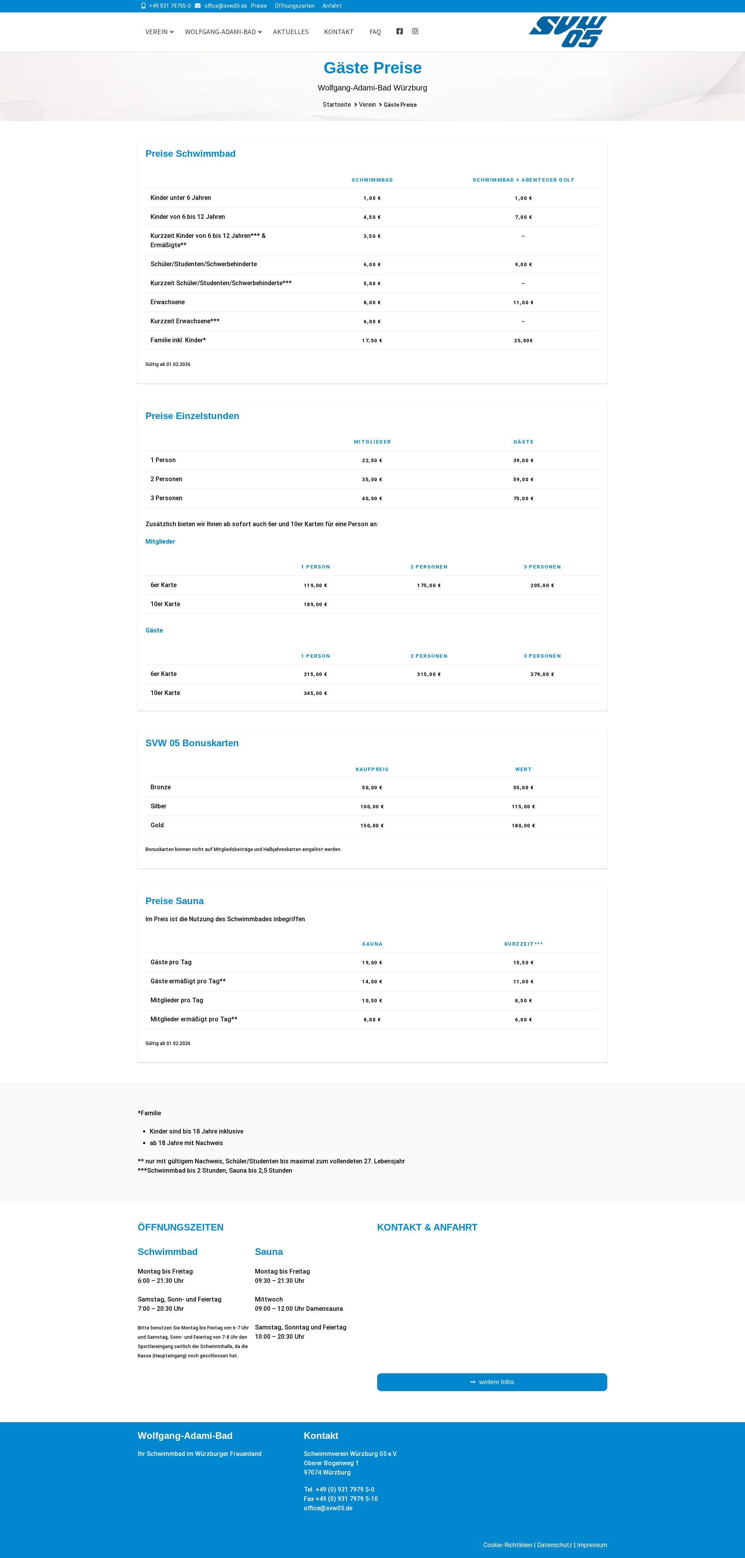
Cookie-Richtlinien (507, 1545)
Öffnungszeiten (295, 6)
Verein (367, 104)
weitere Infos (496, 1382)
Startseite (337, 104)
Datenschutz (554, 1545)
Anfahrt (332, 6)
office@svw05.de (225, 6)
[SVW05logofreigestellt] (568, 32)
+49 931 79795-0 (170, 6)
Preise (259, 6)
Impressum (592, 1545)
